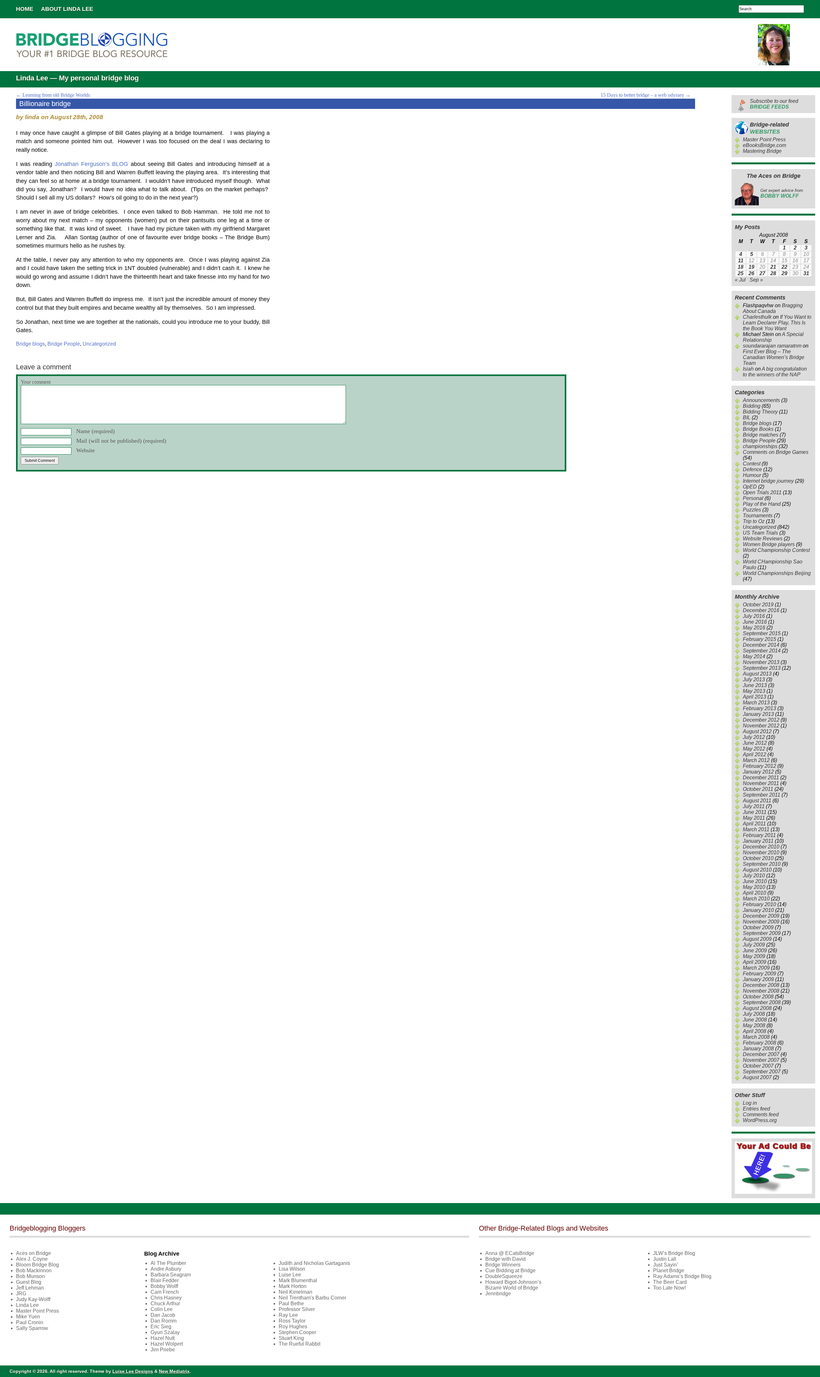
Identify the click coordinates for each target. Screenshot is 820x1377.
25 (740, 273)
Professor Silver (297, 1309)
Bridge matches (760, 435)
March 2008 (756, 1037)
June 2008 (755, 1019)
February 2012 (759, 766)
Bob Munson (30, 1276)
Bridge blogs (30, 344)
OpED (750, 486)
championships (760, 446)
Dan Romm (163, 1321)
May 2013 (754, 691)
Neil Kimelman (295, 1292)
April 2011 (754, 823)
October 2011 (758, 789)
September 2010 (762, 864)
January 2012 (758, 772)
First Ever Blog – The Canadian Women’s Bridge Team (773, 357)
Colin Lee (162, 1309)
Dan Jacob (163, 1315)
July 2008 (754, 1014)
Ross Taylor (292, 1321)
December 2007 (761, 1054)
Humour (752, 475)
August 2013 (757, 673)
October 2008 (758, 996)
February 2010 (759, 904)
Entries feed (756, 1108)
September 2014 (762, 650)
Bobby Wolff (164, 1286)
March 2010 (756, 898)
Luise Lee (290, 1274)
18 (740, 267)
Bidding (751, 406)
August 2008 (757, 1008)
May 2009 (754, 956)
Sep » (756, 280)
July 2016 (754, 616)
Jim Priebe (163, 1349)
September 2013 (762, 668)
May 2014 (754, 656)
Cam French (165, 1292)
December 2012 (761, 720)
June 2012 (755, 743)
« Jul (740, 280)
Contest (751, 463)
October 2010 (758, 858)
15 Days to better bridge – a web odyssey (646, 95)
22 (784, 267)
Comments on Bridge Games (775, 452)
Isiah (748, 369)
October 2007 (758, 1066)
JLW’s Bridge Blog (674, 1253)
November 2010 (761, 852)
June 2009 (755, 950)
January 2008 (758, 1048)
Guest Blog (28, 1282)
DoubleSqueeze (503, 1276)
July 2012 (754, 737)
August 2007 (757, 1077)
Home (24, 9)
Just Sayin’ (665, 1264)
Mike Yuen (28, 1316)
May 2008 (754, 1025)
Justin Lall (664, 1259)
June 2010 (755, 881)
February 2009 (759, 973)
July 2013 (754, 679)
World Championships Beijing (777, 573)
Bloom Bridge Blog (37, 1264)
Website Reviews (763, 538)
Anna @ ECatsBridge (509, 1253)
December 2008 (761, 985)
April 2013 (754, 697)
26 (751, 273)
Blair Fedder (165, 1280)
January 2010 (758, 910)
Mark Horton (293, 1286)
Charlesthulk (757, 317)
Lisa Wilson (292, 1269)
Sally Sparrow (32, 1328)
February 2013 (759, 708)
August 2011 (757, 800)
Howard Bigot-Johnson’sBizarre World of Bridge (513, 1285)
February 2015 (759, 639)
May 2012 (754, 748)
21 (773, 267)
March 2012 (756, 760)
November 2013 (761, 662)
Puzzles (752, 509)
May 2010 (754, 887)
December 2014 (761, 645)
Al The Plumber (168, 1263)
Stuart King (291, 1338)
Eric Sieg (161, 1326)
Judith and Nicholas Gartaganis (314, 1263)
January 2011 (758, 841)
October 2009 (758, 927)
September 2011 (761, 795)
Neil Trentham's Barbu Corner (312, 1297)
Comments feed (761, 1114)
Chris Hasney (166, 1297)
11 (740, 260)
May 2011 (754, 818)
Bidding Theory (760, 411)
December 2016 (761, 610)
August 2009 (757, 939)
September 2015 (762, 633)
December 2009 (761, 916)
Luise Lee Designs (132, 1371)
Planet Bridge (668, 1270)
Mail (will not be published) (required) (121, 441)
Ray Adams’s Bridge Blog (682, 1276)
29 (784, 273)
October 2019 (758, 604)
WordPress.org (760, 1120)
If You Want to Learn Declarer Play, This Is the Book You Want (777, 322)
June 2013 (755, 685)
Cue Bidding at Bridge (510, 1270)
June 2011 (755, 812)
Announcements (761, 400)
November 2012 (761, 725)
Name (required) (95, 431)
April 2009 (754, 962)
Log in (750, 1103)
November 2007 (761, 1060)
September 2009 (762, 933)
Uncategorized (99, 344)
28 (773, 273)
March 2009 (756, 968)
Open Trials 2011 (762, 492)
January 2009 (758, 979)
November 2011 (761, 783)
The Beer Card (670, 1282)
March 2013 (756, 702)
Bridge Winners (503, 1264)
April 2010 (754, 893)
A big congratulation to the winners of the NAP (775, 371)
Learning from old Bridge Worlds (53, 95)
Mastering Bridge (762, 151)
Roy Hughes (293, 1326)
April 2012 (754, 754)
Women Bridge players (769, 544)
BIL (746, 417)
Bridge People (63, 344)
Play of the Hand (762, 504)
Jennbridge (498, 1293)
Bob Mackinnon (34, 1270)
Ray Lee (288, 1315)
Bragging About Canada (773, 308)
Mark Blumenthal (298, 1280)
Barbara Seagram (171, 1274)
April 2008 (754, 1031)
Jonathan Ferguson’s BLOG (91, 164)
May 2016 (754, 627)
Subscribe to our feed (774, 104)
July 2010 (754, 875)
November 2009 (761, 921)
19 (751, 267)
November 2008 (761, 991)
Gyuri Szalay (165, 1332)
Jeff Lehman (30, 1288)
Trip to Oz (754, 521)
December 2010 (761, 846)
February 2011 (759, 835)
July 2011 (754, 806)
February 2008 (759, 1042)
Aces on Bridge (33, 1253)
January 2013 (758, 714)
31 (806, 273)
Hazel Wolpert (167, 1344)
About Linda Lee (67, 9)
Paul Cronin (29, 1322)
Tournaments (758, 515)
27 (762, 273)
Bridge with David (505, 1259)
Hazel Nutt (163, 1338)
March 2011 (756, 829)
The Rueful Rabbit (299, 1344)
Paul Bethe (291, 1303)
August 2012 (757, 731)
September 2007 (762, 1071)
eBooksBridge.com (764, 145)
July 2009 (754, 944)
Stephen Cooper (297, 1332)
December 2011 (761, 777)
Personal (753, 498)
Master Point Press (764, 139)
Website (85, 450)
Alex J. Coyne (32, 1259)
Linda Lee (27, 1305)
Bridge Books (758, 429)
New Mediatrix (174, 1371)
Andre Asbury (166, 1269)
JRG (21, 1293)
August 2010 (757, 870)
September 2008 (762, 1002)
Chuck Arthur (165, 1303)
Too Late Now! (669, 1288)
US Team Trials (760, 533)
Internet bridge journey (768, 481)
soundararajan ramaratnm (772, 345)
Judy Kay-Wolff (33, 1299)
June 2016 (755, 622)
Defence (752, 469)
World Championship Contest (776, 550)
